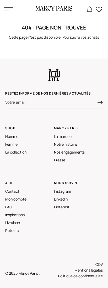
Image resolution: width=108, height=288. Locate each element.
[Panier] (89, 9)
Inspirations (15, 214)
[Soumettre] (100, 102)
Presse (59, 159)
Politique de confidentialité (80, 275)
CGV (99, 264)
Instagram (62, 191)
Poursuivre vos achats (80, 37)
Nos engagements (69, 152)
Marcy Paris (29, 273)
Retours (12, 230)
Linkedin (61, 199)
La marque (63, 136)
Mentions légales (88, 270)
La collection (15, 152)
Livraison (12, 222)
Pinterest (61, 206)
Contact (12, 191)
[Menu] (8, 8)
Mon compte (15, 199)
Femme (11, 144)
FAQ (8, 206)
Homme (11, 136)
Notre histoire (65, 144)
